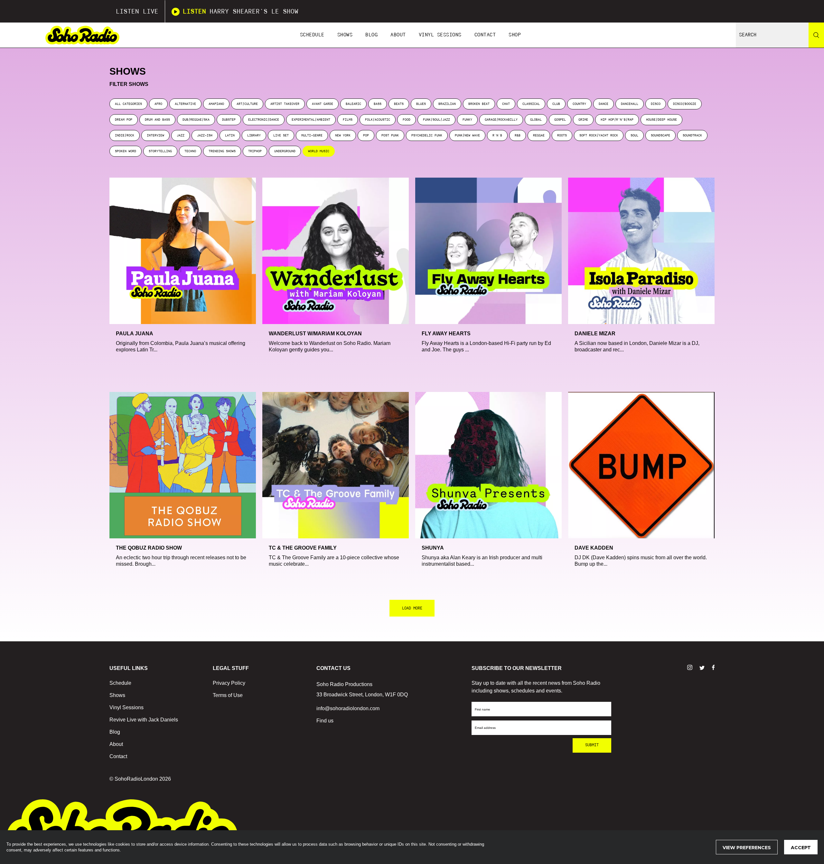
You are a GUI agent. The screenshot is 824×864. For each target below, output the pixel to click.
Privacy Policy (229, 683)
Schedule (312, 35)
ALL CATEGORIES (128, 104)
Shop (515, 35)
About (398, 35)
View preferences (747, 847)
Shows (345, 35)
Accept (801, 847)
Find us (324, 720)
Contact (485, 35)
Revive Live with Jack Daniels (143, 719)
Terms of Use (228, 695)
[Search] (816, 35)
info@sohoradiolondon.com (347, 708)
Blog (371, 35)
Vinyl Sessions (440, 35)
